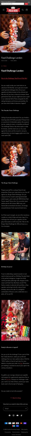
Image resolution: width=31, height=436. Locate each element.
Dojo (21, 363)
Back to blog (17, 398)
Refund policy (25, 429)
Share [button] (4, 66)
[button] (29, 3)
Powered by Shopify (15, 429)
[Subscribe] (26, 409)
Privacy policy (8, 432)
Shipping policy (24, 432)
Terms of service (15, 432)
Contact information (16, 434)
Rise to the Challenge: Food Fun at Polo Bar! (14, 78)
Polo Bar (8, 379)
